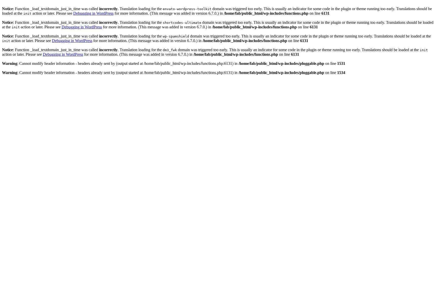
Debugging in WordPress (93, 13)
